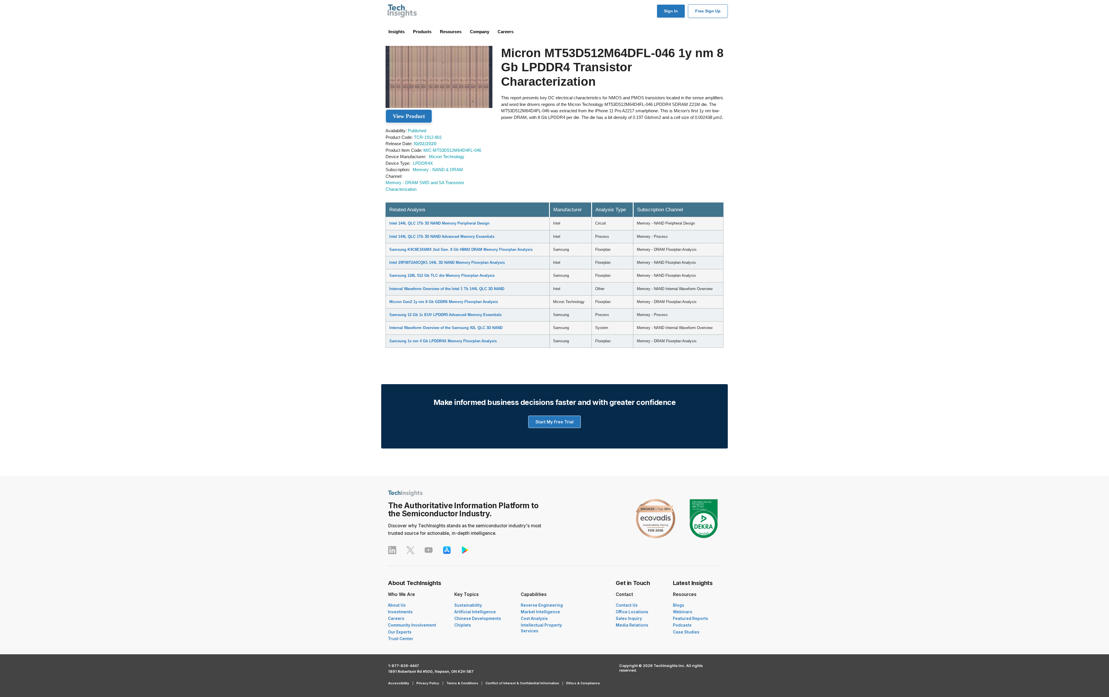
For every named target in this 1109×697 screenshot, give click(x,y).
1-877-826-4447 (403, 666)
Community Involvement (412, 625)
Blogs (678, 605)
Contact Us (627, 605)
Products (422, 31)
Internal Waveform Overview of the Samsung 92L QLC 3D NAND (446, 328)
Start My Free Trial (554, 421)
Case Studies (686, 632)
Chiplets (462, 625)
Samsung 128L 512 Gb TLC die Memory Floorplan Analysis (442, 275)
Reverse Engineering (542, 605)
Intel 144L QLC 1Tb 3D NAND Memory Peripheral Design (439, 223)
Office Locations (632, 612)
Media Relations (632, 625)
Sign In (671, 11)
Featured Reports (690, 618)
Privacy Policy (427, 683)
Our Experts (400, 632)
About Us (397, 605)
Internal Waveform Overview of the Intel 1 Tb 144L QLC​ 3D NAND (446, 289)
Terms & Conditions (462, 683)
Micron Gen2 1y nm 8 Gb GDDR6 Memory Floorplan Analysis (443, 302)
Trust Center (400, 638)
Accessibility (398, 683)
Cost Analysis (534, 618)
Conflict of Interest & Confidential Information (522, 683)
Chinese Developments (477, 618)
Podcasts (682, 625)
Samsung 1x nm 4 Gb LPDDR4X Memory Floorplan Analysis (443, 341)
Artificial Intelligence (475, 612)
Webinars (682, 612)
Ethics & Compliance (583, 683)
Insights (396, 31)
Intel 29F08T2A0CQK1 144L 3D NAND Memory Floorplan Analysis (447, 262)
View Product (409, 116)
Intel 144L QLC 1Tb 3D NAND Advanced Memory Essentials (441, 236)
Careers (505, 31)
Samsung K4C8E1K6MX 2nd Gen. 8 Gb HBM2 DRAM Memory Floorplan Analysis (461, 249)
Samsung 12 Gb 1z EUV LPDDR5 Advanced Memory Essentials (445, 315)
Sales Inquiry (629, 618)
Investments (400, 612)
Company (479, 31)
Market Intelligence (540, 612)
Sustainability (468, 605)
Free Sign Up (708, 11)
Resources (451, 31)
